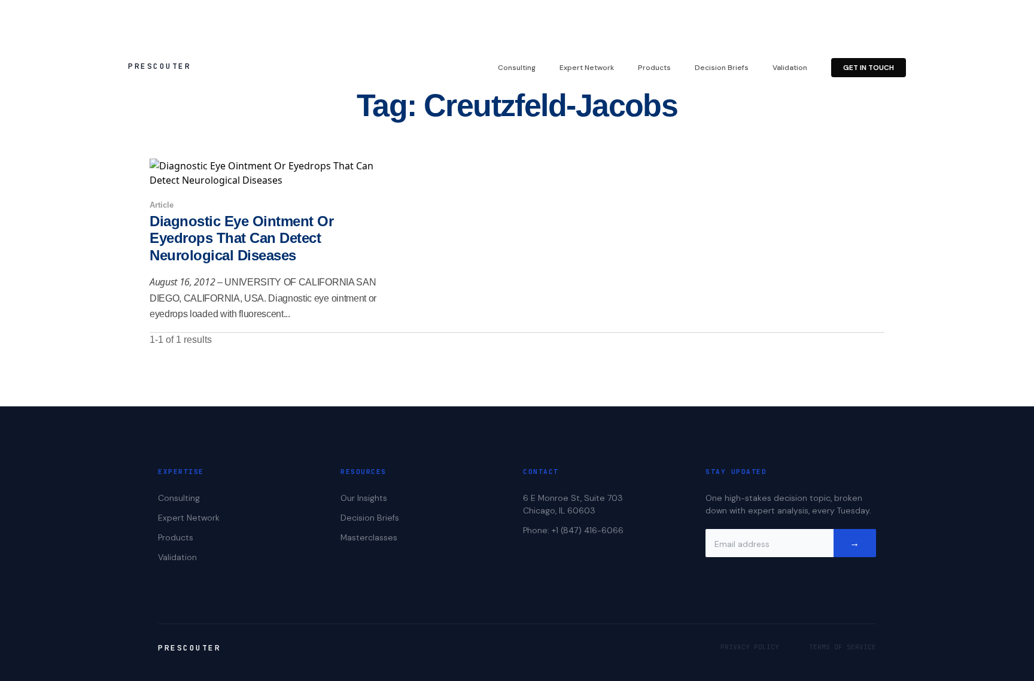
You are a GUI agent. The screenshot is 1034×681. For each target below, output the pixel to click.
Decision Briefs (722, 67)
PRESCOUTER (159, 66)
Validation (790, 67)
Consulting (517, 67)
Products (654, 67)
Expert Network (586, 67)
